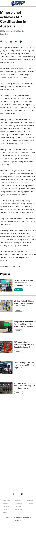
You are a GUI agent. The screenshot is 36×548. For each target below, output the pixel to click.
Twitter (31, 503)
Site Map (18, 506)
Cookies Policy (7, 506)
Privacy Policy (18, 500)
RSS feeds (19, 503)
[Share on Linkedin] (6, 42)
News (7, 34)
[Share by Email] (16, 42)
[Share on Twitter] (6, 42)
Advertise (5, 503)
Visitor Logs (18, 509)
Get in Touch (6, 500)
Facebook (30, 500)
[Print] (21, 42)
